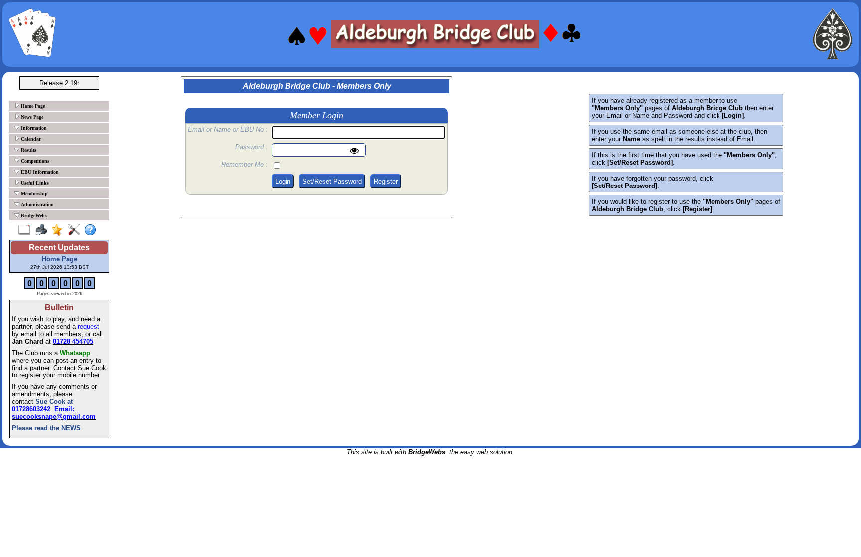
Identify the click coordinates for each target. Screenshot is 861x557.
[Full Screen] (26, 230)
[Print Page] (43, 230)
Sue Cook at (53, 401)
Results (27, 150)
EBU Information (39, 172)
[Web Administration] (76, 230)
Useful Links (34, 183)
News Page (31, 117)
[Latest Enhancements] (59, 230)
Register (386, 181)
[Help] (92, 230)
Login (282, 181)
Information (33, 128)
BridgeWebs (33, 215)
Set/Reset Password (332, 181)
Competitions (34, 161)
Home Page (32, 106)
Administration (36, 204)
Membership (33, 193)
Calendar (30, 139)
